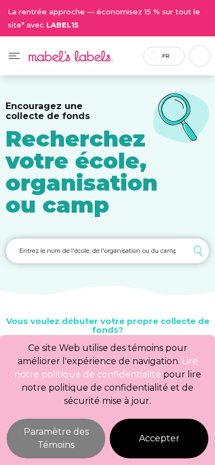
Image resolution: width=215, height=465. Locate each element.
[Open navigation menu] (14, 56)
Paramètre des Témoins (56, 438)
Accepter (159, 438)
